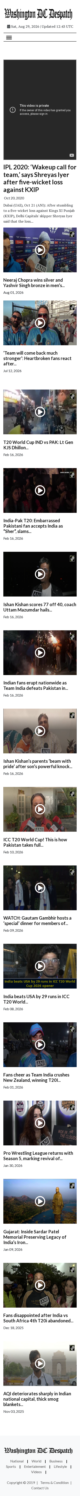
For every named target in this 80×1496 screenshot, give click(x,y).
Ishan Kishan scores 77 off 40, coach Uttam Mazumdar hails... (39, 607)
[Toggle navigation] (9, 37)
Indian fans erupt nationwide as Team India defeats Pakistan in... (35, 685)
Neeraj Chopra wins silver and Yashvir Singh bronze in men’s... (34, 282)
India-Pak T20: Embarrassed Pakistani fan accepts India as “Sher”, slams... (33, 526)
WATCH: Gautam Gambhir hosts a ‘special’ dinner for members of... (37, 920)
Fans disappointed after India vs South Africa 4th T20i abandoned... (38, 1318)
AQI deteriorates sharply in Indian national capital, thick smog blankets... (37, 1399)
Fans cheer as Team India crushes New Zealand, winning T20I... (36, 1077)
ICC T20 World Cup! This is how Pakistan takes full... (35, 842)
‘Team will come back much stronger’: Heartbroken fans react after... (37, 358)
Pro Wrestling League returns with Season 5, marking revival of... (38, 1155)
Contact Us (40, 1488)
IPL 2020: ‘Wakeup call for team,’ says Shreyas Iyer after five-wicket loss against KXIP (39, 178)
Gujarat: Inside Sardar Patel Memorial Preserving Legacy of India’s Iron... (34, 1237)
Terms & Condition (54, 1482)
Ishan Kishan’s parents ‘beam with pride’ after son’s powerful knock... (37, 763)
